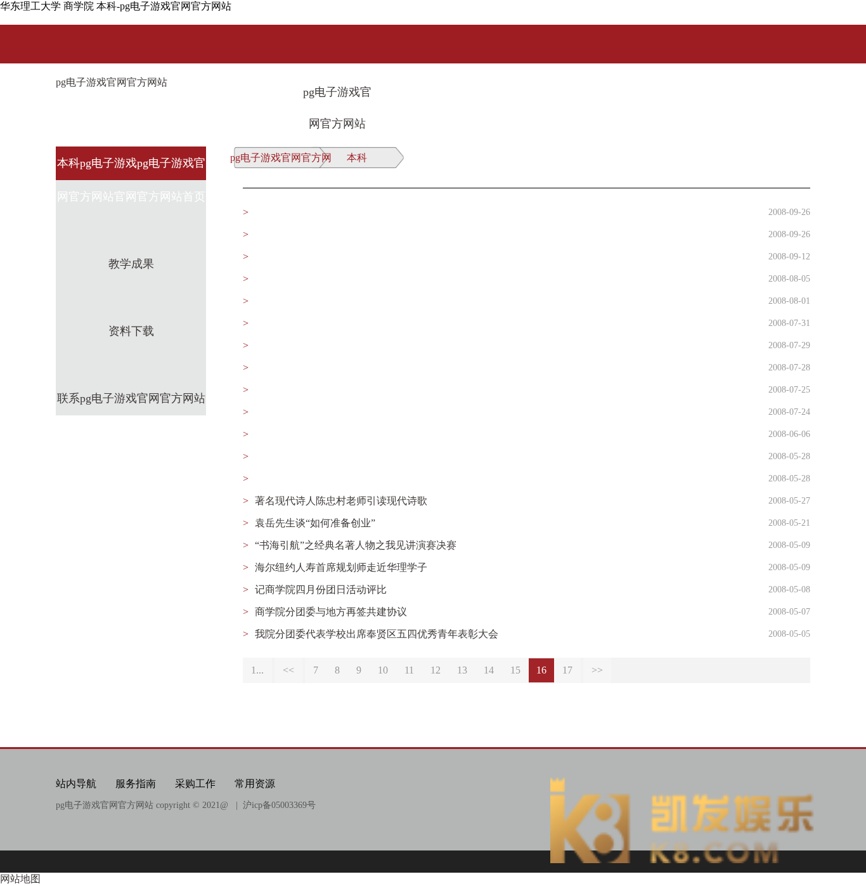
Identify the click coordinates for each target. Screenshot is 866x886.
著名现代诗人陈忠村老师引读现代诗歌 (341, 500)
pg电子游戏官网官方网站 (111, 82)
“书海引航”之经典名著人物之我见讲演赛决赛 (355, 545)
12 (435, 670)
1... (257, 670)
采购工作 (195, 783)
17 (567, 670)
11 (409, 670)
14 (489, 670)
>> (597, 670)
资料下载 (131, 331)
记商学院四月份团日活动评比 (321, 589)
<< (288, 670)
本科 (357, 157)
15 (515, 670)
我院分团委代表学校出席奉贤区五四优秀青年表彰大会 (376, 634)
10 (383, 670)
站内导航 (76, 783)
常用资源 (255, 783)
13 (462, 670)
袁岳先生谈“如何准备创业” (315, 523)
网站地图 (20, 878)
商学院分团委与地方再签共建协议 (331, 611)
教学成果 (131, 263)
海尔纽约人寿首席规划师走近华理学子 (341, 567)
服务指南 (135, 783)
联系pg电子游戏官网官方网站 (131, 398)
